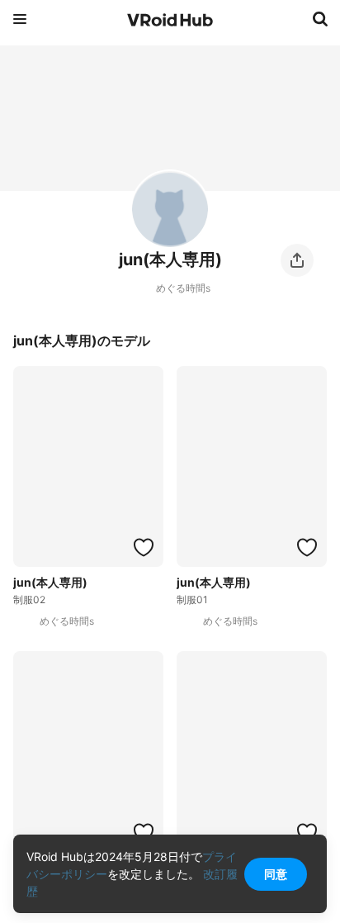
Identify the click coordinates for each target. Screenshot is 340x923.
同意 (275, 874)
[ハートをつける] (143, 547)
